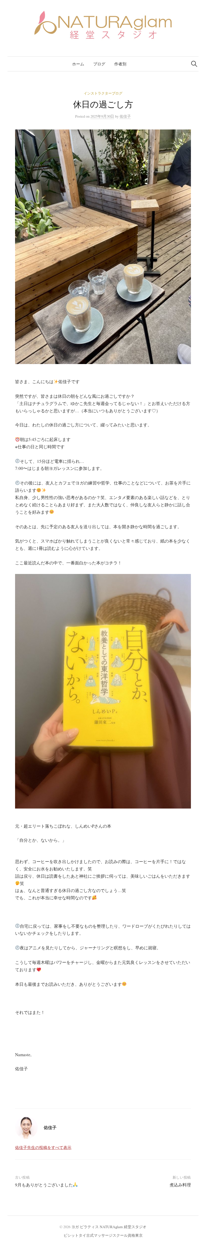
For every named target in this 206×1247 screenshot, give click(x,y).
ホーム (78, 63)
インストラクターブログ (103, 93)
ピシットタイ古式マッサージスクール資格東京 (103, 1235)
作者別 (120, 63)
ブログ (99, 63)
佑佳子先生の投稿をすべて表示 (43, 1147)
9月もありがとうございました (44, 1185)
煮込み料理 (180, 1185)
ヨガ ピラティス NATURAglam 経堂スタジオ (108, 1226)
